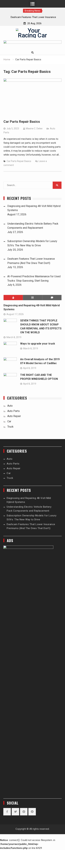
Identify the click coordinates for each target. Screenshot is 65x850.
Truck (10, 426)
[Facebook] (7, 811)
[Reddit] (32, 811)
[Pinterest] (24, 811)
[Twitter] (15, 811)
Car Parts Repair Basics (22, 122)
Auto (10, 405)
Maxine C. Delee (34, 128)
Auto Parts (13, 411)
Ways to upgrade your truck (37, 343)
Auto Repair (14, 416)
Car (9, 421)
